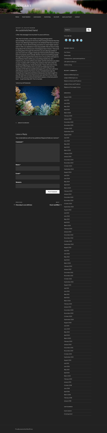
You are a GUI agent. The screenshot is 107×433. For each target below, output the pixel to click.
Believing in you (74, 74)
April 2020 (67, 335)
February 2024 (68, 191)
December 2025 (68, 122)
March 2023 (67, 225)
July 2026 (66, 100)
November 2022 (68, 238)
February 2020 (68, 341)
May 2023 (67, 219)
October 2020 (68, 316)
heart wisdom (26, 17)
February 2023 (68, 228)
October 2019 (68, 354)
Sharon (32, 27)
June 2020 (67, 329)
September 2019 (68, 357)
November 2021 (68, 275)
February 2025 (68, 153)
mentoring (47, 17)
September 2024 (69, 169)
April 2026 (67, 109)
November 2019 (68, 350)
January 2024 (67, 194)
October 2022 (68, 241)
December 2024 (68, 159)
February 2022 (68, 266)
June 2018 (67, 388)
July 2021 (66, 288)
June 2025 (67, 141)
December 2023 (68, 197)
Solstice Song (68, 65)
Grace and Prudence (75, 81)
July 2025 (66, 137)
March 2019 (67, 376)
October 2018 (68, 385)
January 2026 (67, 119)
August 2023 (67, 210)
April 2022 (67, 260)
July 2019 (66, 363)
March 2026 (67, 112)
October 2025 (68, 128)
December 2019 (68, 347)
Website (18, 182)
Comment (19, 142)
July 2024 (66, 175)
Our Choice (67, 52)
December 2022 (68, 235)
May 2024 (67, 181)
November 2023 (68, 200)
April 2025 (67, 147)
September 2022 (69, 244)
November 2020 (68, 313)
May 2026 (67, 106)
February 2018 (68, 397)
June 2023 (67, 216)
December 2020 (68, 310)
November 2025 (68, 125)
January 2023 (67, 232)
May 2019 (66, 369)
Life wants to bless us (70, 61)
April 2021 (66, 297)
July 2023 (66, 213)
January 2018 (67, 401)
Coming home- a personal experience (74, 58)
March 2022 (67, 263)
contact (77, 17)
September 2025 (69, 131)
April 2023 (67, 222)
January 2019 (67, 382)
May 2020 (67, 332)
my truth (56, 17)
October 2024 (68, 166)
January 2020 (67, 344)
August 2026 (67, 97)
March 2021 (67, 300)
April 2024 (67, 184)
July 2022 (66, 250)
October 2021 (68, 279)
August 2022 (67, 247)
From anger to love (75, 87)
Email (18, 173)
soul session (37, 17)
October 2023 (68, 203)
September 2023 (69, 206)
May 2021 (66, 294)
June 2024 (67, 178)
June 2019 (67, 366)
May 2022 (67, 257)
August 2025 (67, 134)
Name (18, 165)
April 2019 (67, 372)
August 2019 (67, 360)
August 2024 (67, 172)
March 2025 (67, 150)
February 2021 (68, 304)
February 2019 (68, 379)
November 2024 (68, 163)
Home (17, 17)
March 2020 (67, 338)
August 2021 (67, 285)
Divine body (67, 55)
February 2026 (68, 116)
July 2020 (66, 325)
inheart (24, 6)
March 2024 (67, 188)
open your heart (67, 17)
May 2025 (67, 144)
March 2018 (67, 394)
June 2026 (67, 103)
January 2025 (67, 156)
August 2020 (67, 322)
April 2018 (67, 391)
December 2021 (68, 272)
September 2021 (68, 282)
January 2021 (67, 307)
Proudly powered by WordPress (24, 429)
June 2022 (67, 253)
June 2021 (67, 291)
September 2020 (69, 319)
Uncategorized (23, 122)
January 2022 (67, 269)
